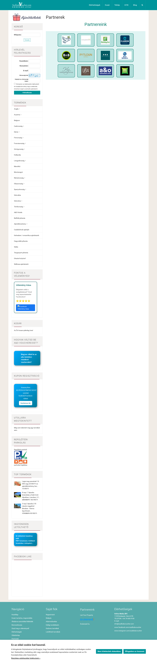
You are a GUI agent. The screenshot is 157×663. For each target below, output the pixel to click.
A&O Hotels (18, 212)
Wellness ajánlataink (21, 264)
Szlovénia (18, 201)
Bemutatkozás (17, 625)
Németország (19, 178)
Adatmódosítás (51, 621)
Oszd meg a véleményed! (20, 628)
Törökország (19, 207)
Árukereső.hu (85, 624)
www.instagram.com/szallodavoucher (128, 631)
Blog (135, 5)
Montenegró (18, 172)
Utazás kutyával (20, 258)
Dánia (16, 132)
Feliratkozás (27, 92)
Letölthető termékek (53, 632)
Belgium (17, 120)
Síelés (16, 247)
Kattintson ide (26, 403)
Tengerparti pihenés (21, 253)
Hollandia (17, 155)
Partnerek (15, 639)
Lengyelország (20, 161)
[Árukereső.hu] (95, 620)
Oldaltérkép (16, 635)
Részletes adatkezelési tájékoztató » (25, 658)
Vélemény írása (23, 309)
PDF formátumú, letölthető (25, 541)
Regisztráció (50, 615)
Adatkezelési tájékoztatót (31, 84)
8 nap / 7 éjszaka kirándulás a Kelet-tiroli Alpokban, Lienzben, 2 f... (31, 495)
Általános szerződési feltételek (22, 621)
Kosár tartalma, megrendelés (22, 618)
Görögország (19, 149)
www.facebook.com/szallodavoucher (127, 627)
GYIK (126, 5)
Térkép (117, 5)
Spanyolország (20, 189)
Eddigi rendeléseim (52, 625)
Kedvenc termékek (52, 628)
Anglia (17, 109)
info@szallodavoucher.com (124, 624)
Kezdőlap (15, 615)
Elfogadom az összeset (134, 651)
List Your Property (86, 615)
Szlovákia (17, 195)
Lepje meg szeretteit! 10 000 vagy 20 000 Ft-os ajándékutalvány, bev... (30, 483)
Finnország (18, 138)
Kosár (107, 5)
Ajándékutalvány (20, 224)
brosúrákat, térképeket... (24, 543)
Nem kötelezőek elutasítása (109, 651)
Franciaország (20, 143)
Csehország (19, 126)
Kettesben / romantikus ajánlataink (26, 235)
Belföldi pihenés (19, 218)
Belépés (48, 618)
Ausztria (17, 115)
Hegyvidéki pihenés (21, 241)
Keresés (27, 40)
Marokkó (17, 166)
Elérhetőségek (94, 5)
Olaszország (19, 184)
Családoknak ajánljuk (21, 230)
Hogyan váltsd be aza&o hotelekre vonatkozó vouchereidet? (29, 358)
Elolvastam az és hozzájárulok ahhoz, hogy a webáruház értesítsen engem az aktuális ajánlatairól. (26, 86)
